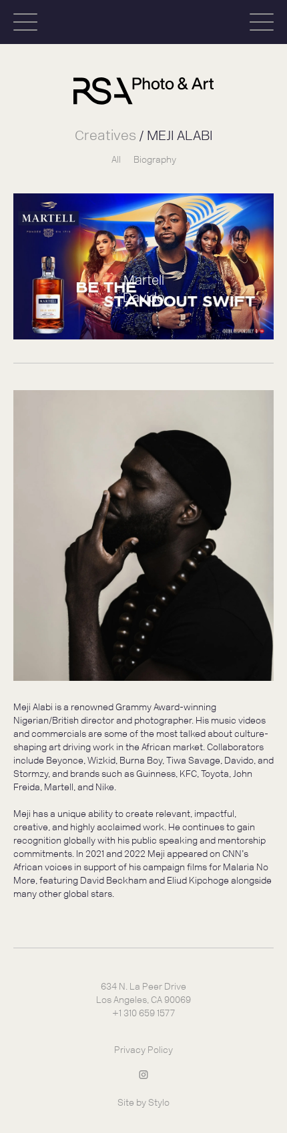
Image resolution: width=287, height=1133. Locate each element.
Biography (154, 159)
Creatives (105, 135)
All (116, 159)
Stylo (159, 1102)
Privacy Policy (143, 1050)
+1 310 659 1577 (143, 1013)
